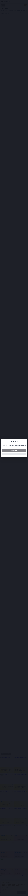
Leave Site (14, 454)
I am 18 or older (14, 450)
